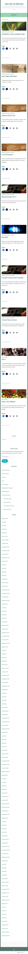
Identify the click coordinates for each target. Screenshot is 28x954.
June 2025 (4, 568)
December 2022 (5, 675)
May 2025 (4, 572)
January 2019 (5, 843)
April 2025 (4, 575)
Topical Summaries (6, 495)
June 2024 (4, 611)
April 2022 (4, 704)
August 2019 (5, 818)
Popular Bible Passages (7, 488)
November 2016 (5, 935)
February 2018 (5, 882)
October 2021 (5, 725)
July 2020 (4, 778)
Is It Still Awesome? (7, 154)
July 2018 (4, 864)
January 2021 (5, 757)
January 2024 (5, 629)
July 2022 (4, 693)
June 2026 (4, 525)
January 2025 (5, 586)
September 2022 (5, 686)
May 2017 (4, 914)
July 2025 (4, 564)
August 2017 (5, 903)
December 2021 (5, 718)
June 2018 (4, 867)
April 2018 (4, 875)
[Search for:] (14, 439)
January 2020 (5, 800)
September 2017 (5, 900)
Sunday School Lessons (8, 32)
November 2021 (5, 721)
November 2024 (5, 593)
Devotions (4, 357)
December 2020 (5, 761)
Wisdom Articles (7, 509)
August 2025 (5, 561)
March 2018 (4, 878)
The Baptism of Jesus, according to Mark (13, 34)
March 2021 (4, 750)
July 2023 (4, 650)
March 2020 (4, 793)
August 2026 (5, 518)
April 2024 (4, 618)
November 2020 (5, 764)
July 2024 (4, 607)
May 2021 (4, 743)
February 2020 (5, 796)
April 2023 (4, 661)
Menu (15, 15)
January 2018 (5, 885)
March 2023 (4, 664)
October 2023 (5, 639)
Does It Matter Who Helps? (9, 76)
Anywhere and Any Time (8, 115)
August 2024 (5, 604)
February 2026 (5, 539)
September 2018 (5, 857)
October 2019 (5, 810)
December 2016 (5, 932)
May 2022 (4, 700)
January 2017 (5, 928)
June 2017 (4, 910)
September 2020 (5, 771)
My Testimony (5, 484)
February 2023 (5, 668)
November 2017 (5, 892)
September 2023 (5, 643)
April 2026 (4, 532)
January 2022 (5, 714)
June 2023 (4, 654)
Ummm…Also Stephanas (8, 401)
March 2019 (4, 835)
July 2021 (4, 736)
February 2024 (5, 625)
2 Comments (5, 301)
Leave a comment (6, 57)
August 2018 (5, 860)
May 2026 (4, 529)
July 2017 (4, 907)
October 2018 (5, 853)
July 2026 (4, 522)
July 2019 (4, 821)
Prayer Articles (6, 502)
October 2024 (5, 597)
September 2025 (5, 557)
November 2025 (5, 550)
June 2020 (4, 782)
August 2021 (5, 732)
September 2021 (5, 728)
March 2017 (4, 921)
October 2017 (5, 896)
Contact (3, 477)
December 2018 (5, 846)
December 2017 (5, 889)
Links (3, 480)
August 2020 (5, 775)
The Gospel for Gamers (8, 505)
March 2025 (4, 579)
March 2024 (4, 621)
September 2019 (5, 814)
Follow (4, 461)
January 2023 (5, 671)
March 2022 (4, 707)
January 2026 (5, 543)
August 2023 (5, 646)
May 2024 (4, 614)
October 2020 (5, 768)
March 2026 (4, 536)
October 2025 (5, 554)
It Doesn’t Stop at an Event (9, 320)
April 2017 (4, 917)
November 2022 (5, 678)
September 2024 (5, 600)
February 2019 (5, 839)
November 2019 (5, 807)
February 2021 (5, 753)
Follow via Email (14, 448)
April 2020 (4, 789)
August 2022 (5, 689)
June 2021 (4, 739)
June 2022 (4, 696)
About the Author (6, 470)
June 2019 (4, 825)
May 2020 (4, 785)
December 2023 (5, 632)
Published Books (6, 491)
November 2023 (5, 636)
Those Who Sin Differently (14, 3)
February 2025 (5, 582)
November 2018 (5, 850)
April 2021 (4, 746)
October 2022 (5, 682)
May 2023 (4, 657)
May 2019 (4, 828)
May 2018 (4, 871)
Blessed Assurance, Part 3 (9, 197)
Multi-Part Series (7, 498)
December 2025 (5, 547)
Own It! (4, 359)
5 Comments (5, 259)
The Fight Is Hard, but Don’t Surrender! (12, 277)
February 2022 (5, 711)
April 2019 (4, 832)
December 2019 (5, 803)
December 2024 (5, 589)
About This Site (5, 473)
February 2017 (5, 925)
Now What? (5, 237)
